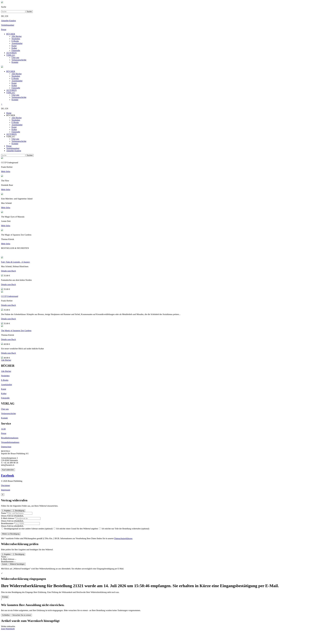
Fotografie (16, 50)
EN (6, 16)
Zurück (4, 564)
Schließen (6, 615)
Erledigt (5, 597)
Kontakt (15, 62)
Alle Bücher (17, 36)
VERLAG (10, 55)
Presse (9, 146)
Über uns (15, 57)
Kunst (14, 46)
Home (8, 113)
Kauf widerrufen (8, 470)
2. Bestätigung (18, 511)
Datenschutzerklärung (123, 538)
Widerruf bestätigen (17, 564)
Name (4, 513)
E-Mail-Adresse (8, 518)
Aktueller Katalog (13, 151)
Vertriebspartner (12, 148)
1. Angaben (6, 511)
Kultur (14, 48)
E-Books (15, 41)
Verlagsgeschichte (19, 60)
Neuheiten (16, 39)
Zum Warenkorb (8, 629)
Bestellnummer (8, 523)
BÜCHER (10, 34)
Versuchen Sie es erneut (21, 615)
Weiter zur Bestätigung (10, 534)
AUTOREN (11, 53)
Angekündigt (17, 43)
